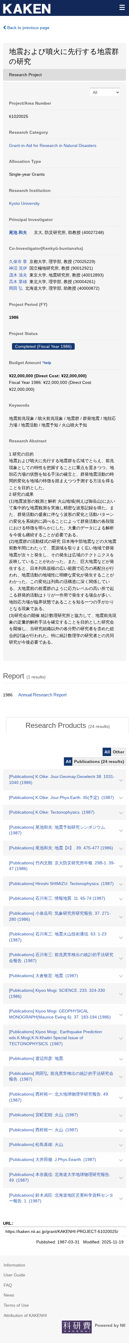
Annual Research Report (42, 694)
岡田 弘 (16, 288)
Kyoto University (24, 203)
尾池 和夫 (18, 232)
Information (14, 1265)
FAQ (8, 1285)
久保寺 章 (18, 261)
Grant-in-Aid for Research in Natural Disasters (52, 145)
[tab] (67, 725)
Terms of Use (16, 1305)
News (9, 1295)
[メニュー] (122, 7)
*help (46, 363)
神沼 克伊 (18, 268)
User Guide (14, 1275)
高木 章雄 (18, 281)
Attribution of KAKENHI (25, 1315)
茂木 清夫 (18, 275)
